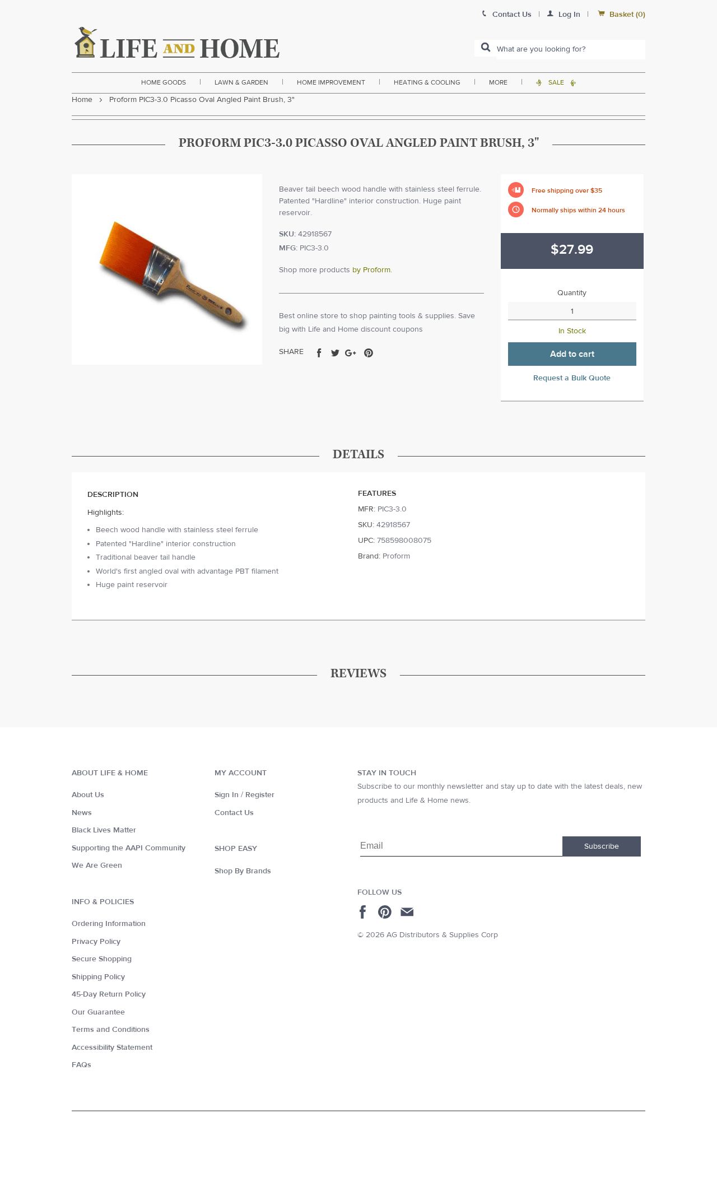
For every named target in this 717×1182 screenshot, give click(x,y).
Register (259, 795)
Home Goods (163, 82)
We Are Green (97, 865)
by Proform (371, 270)
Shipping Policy (98, 977)
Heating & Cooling (427, 82)
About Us (88, 795)
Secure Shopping (102, 959)
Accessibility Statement (112, 1048)
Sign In (227, 795)
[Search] (485, 48)
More (498, 82)
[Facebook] (364, 912)
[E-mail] (408, 912)
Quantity (571, 293)
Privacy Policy (96, 942)
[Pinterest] (386, 912)
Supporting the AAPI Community (128, 848)
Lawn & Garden (241, 82)
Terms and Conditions (111, 1030)
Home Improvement (331, 82)
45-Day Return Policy (109, 994)
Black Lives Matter (104, 830)
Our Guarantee (98, 1012)
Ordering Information (109, 924)
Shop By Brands (243, 871)
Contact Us (234, 813)
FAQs (81, 1065)
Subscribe (601, 846)
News (82, 813)
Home (82, 100)
